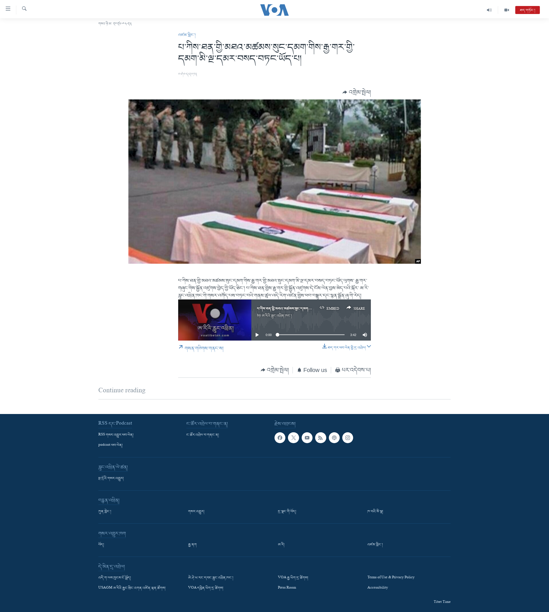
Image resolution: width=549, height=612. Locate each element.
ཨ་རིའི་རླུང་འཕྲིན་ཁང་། (277, 316)
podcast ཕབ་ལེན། (110, 445)
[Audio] (489, 10)
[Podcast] (334, 437)
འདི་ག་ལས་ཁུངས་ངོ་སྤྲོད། (114, 578)
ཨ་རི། (281, 545)
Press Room (287, 588)
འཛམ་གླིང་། (187, 35)
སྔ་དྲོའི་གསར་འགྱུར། (111, 478)
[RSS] (320, 437)
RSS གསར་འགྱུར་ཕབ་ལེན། (116, 435)
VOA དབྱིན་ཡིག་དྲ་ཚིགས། (205, 588)
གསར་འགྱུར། (196, 512)
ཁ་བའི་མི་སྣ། (375, 512)
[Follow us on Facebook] (279, 437)
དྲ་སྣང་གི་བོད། (287, 512)
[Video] (506, 10)
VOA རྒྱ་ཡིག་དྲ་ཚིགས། (293, 578)
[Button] (357, 92)
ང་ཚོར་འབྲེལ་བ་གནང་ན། (202, 435)
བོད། (101, 545)
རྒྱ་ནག (192, 545)
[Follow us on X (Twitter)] (293, 437)
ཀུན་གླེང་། (104, 512)
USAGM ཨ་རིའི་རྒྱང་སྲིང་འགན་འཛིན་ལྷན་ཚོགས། (132, 588)
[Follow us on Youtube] (307, 437)
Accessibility (377, 588)
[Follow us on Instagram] (347, 437)
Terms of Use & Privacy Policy (391, 578)
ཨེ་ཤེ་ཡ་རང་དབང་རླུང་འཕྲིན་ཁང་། (210, 578)
